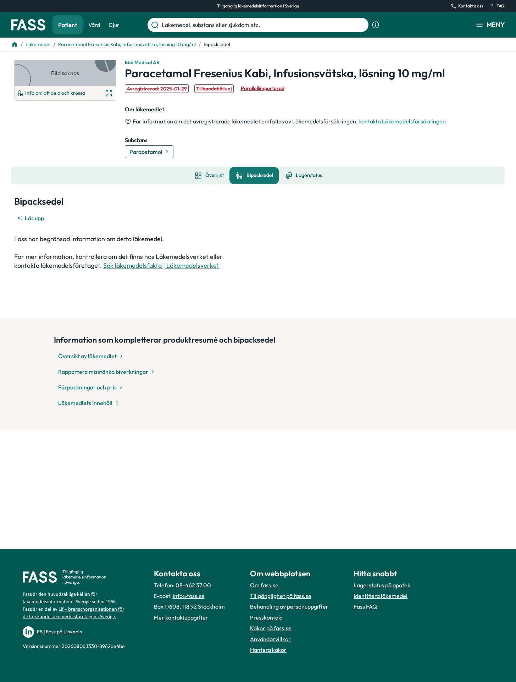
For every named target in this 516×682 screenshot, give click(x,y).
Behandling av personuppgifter (289, 606)
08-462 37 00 (193, 585)
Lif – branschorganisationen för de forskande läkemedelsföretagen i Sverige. (73, 613)
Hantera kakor (268, 649)
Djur (114, 24)
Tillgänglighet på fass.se (280, 595)
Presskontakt (266, 617)
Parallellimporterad (262, 88)
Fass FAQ (365, 606)
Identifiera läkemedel (380, 595)
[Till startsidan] (14, 44)
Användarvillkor (270, 639)
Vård (94, 24)
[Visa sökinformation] (375, 25)
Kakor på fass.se (271, 628)
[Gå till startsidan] (28, 24)
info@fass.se (189, 595)
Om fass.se (264, 585)
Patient (67, 24)
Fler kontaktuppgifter (181, 617)
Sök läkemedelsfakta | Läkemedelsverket (161, 265)
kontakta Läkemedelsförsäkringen (402, 121)
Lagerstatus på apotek (382, 585)
